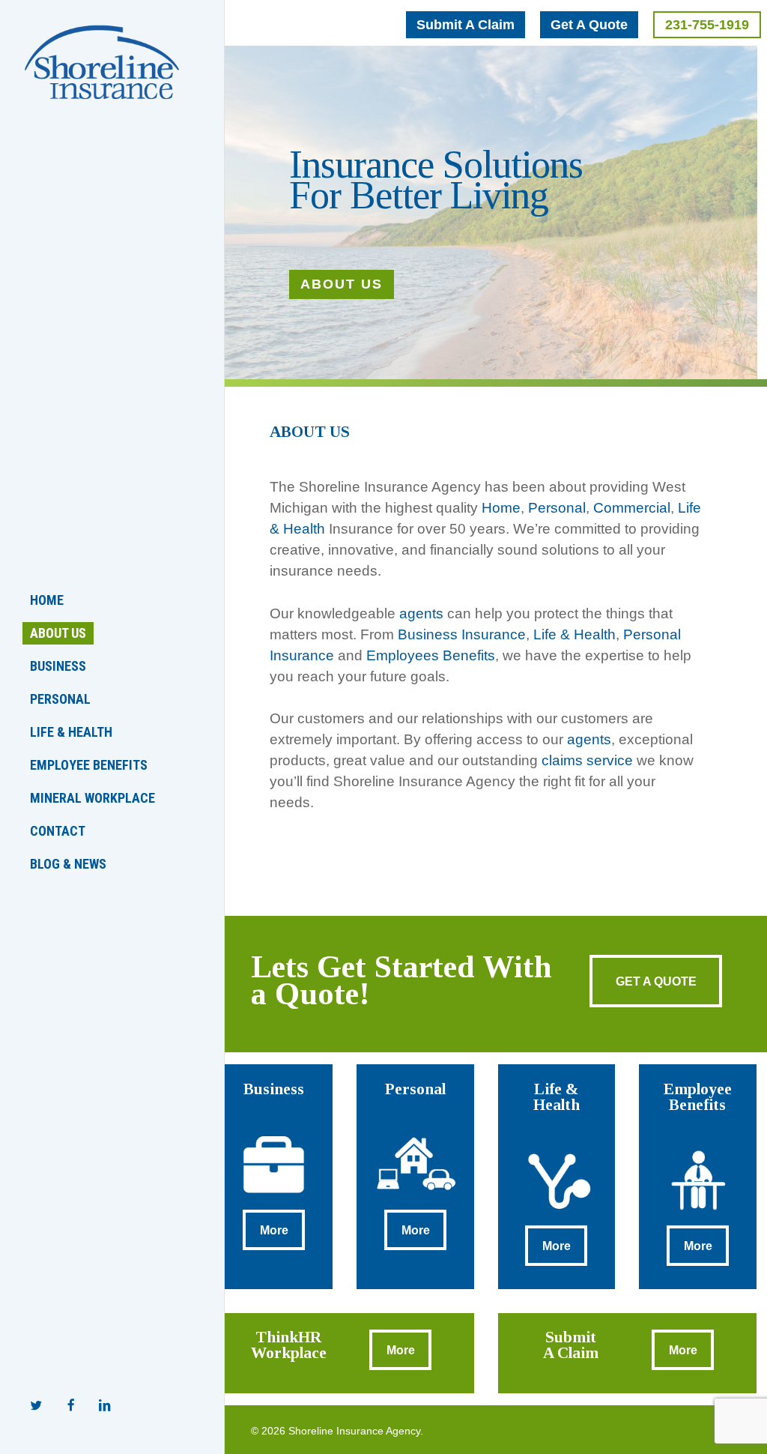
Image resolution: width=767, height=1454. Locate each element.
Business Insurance (462, 634)
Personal (557, 508)
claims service (585, 760)
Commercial (631, 508)
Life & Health (574, 634)
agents (421, 613)
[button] (465, 24)
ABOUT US (341, 284)
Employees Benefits (430, 655)
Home (501, 508)
